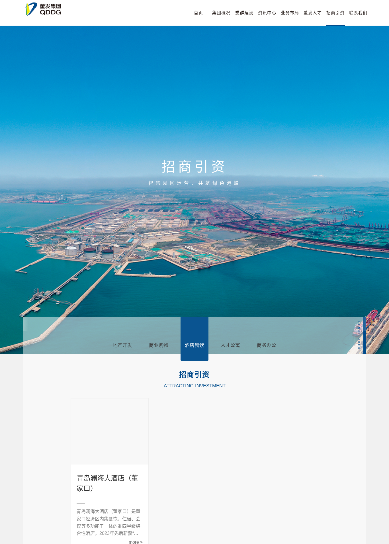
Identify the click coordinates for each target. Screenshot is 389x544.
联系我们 (358, 12)
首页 (198, 12)
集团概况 (221, 12)
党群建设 (244, 12)
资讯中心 (267, 12)
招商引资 (335, 12)
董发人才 (313, 12)
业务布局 (290, 12)
